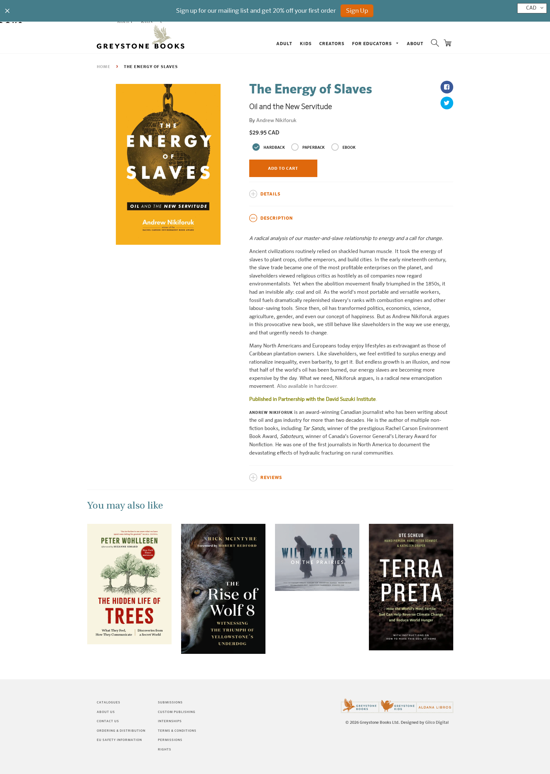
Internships (170, 721)
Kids (306, 44)
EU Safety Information (119, 740)
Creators (331, 44)
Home (103, 67)
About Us (106, 712)
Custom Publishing (176, 712)
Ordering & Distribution (121, 730)
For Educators (372, 44)
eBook (349, 148)
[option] (168, 164)
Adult (284, 44)
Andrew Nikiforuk (276, 120)
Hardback (274, 148)
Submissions (170, 702)
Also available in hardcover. (307, 386)
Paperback (313, 148)
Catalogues (108, 702)
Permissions (170, 740)
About (415, 44)
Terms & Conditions (177, 730)
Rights (164, 749)
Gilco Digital (437, 723)
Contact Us (108, 721)
